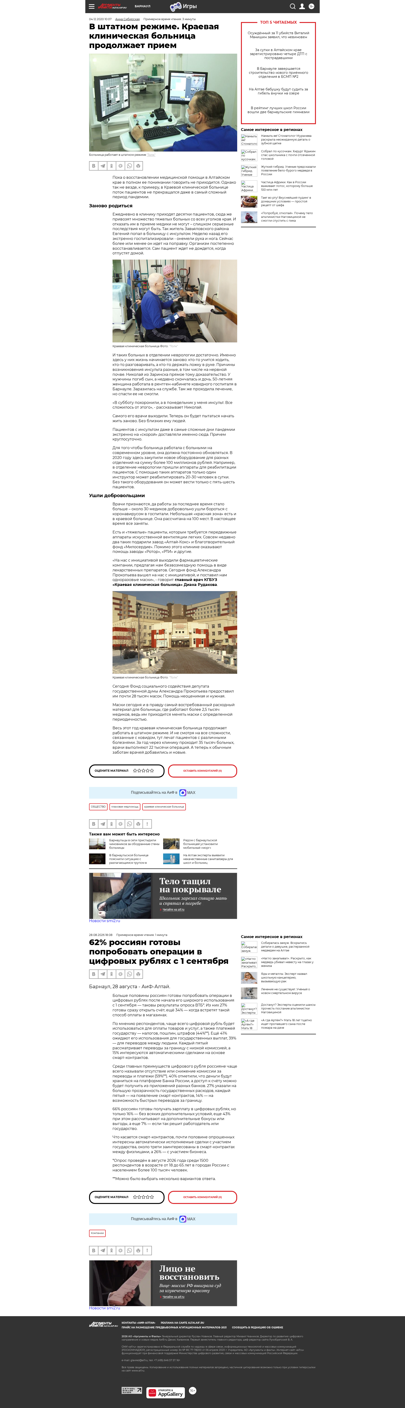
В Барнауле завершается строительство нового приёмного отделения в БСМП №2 (278, 73)
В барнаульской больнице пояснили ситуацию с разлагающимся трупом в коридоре (118, 860)
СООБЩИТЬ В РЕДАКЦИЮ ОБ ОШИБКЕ (257, 1327)
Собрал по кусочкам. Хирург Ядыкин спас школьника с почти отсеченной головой (288, 154)
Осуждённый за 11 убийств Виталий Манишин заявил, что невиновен (278, 35)
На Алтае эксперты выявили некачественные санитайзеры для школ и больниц (208, 858)
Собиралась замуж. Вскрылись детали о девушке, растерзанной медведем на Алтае (285, 946)
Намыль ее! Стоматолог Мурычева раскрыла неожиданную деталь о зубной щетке (286, 139)
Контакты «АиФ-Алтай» (138, 1322)
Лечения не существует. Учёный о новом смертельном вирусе (285, 991)
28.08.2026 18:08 (100, 935)
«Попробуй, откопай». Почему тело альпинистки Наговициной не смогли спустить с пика (287, 216)
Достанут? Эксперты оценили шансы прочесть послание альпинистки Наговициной (288, 1008)
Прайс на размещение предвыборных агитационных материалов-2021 (174, 1327)
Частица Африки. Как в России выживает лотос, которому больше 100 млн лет (287, 185)
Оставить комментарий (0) (202, 770)
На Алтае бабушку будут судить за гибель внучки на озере (278, 91)
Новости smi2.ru (104, 921)
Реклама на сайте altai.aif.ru (182, 1322)
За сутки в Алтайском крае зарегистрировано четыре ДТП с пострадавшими (278, 54)
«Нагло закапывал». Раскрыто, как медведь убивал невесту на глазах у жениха (287, 962)
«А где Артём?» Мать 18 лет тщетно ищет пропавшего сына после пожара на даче (286, 1023)
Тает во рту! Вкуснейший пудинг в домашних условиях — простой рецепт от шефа (286, 201)
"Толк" (151, 154)
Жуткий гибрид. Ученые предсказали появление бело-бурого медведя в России (288, 170)
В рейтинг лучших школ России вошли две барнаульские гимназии (279, 110)
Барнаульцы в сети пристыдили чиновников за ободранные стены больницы (134, 843)
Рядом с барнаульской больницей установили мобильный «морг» (200, 843)
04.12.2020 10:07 (100, 19)
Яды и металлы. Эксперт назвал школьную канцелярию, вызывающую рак (284, 977)
